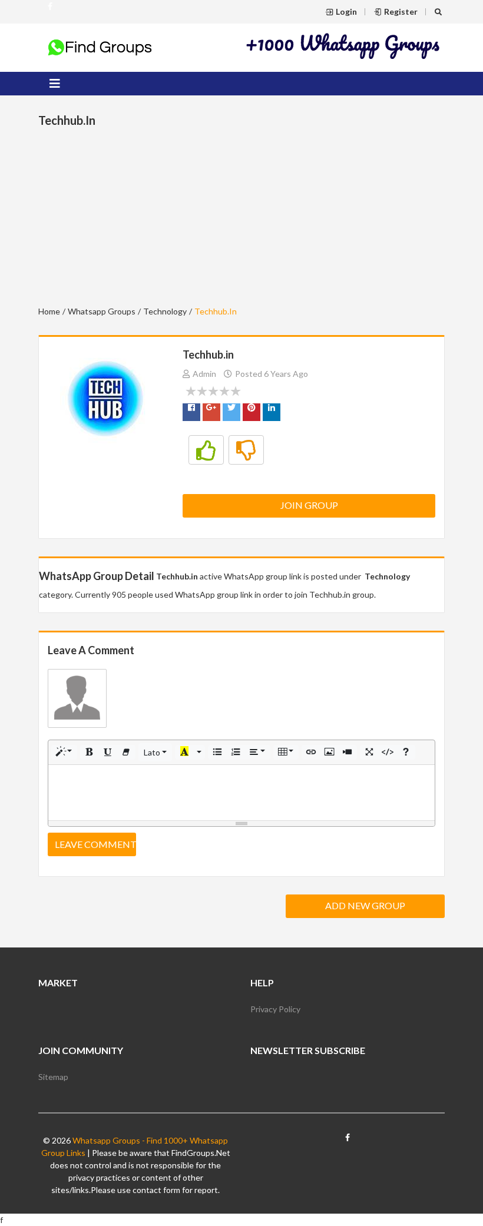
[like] (206, 450)
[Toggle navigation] (54, 83)
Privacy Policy (275, 1009)
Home (49, 311)
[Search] (440, 11)
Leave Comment (95, 844)
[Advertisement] (343, 46)
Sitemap (53, 1077)
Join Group (309, 505)
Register (401, 11)
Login (346, 11)
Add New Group (365, 905)
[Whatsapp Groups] (50, 11)
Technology (165, 311)
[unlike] (246, 450)
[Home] (100, 47)
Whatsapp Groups (101, 311)
